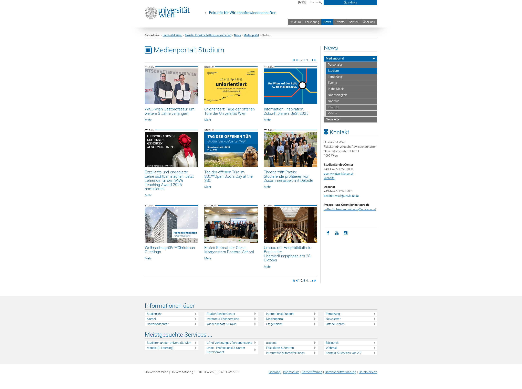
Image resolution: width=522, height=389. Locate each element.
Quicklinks (350, 2)
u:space (271, 343)
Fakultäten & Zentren (280, 348)
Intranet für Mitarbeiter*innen (285, 353)
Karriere (333, 107)
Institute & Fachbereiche (223, 319)
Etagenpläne (274, 324)
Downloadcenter (157, 324)
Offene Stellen (335, 324)
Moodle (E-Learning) (160, 348)
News (327, 22)
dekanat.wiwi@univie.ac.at (341, 196)
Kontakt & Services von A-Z (344, 353)
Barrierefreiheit (312, 372)
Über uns (369, 22)
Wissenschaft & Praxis (222, 324)
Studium (295, 22)
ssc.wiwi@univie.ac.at (338, 173)
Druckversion (368, 372)
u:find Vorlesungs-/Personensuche (229, 343)
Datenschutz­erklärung (340, 372)
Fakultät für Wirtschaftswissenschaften (242, 13)
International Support (280, 314)
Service (354, 22)
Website (329, 178)
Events (340, 22)
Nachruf (333, 101)
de (303, 2)
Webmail (331, 348)
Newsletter (333, 119)
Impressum (291, 372)
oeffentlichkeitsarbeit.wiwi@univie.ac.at (350, 209)
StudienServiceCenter (221, 314)
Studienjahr (154, 314)
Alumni (151, 319)
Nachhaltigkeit (337, 95)
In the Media (336, 89)
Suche (314, 2)
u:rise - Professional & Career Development (226, 350)
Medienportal (251, 35)
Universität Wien (172, 35)
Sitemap (275, 372)
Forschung (312, 22)
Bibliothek (332, 343)
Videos (332, 113)
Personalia (335, 64)
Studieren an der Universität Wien (169, 343)
